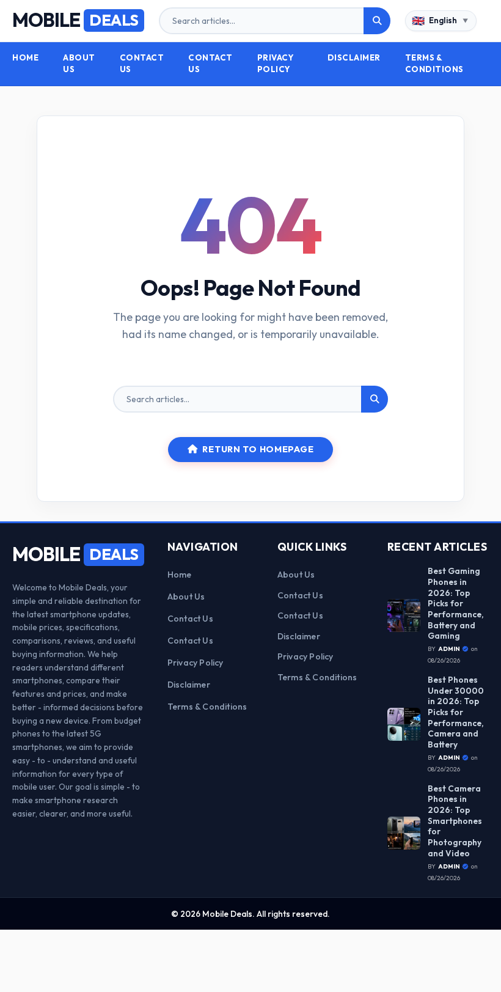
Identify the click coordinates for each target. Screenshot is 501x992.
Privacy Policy (275, 64)
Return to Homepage (257, 449)
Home (25, 57)
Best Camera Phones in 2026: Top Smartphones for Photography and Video (455, 821)
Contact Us (142, 64)
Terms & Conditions (434, 64)
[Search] (377, 20)
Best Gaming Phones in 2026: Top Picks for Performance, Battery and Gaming (456, 603)
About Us (79, 64)
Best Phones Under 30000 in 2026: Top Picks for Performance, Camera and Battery (456, 712)
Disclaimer (354, 57)
